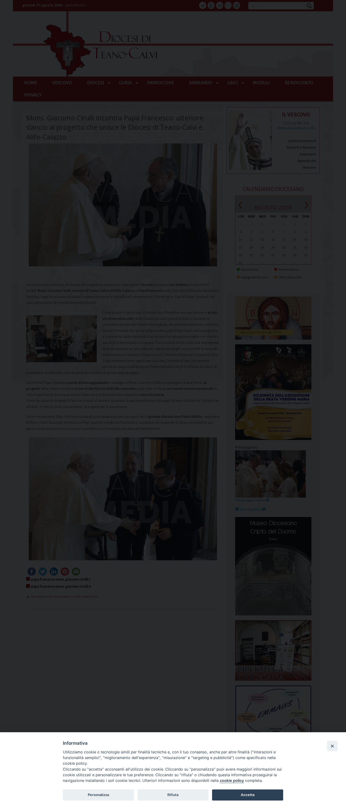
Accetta (247, 795)
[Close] (332, 746)
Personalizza (98, 795)
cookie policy (232, 780)
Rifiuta (172, 795)
